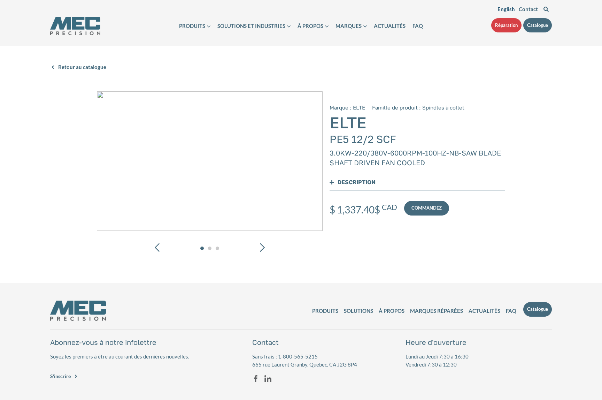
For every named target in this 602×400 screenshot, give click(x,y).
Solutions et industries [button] (251, 26)
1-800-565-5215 (298, 356)
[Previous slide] (157, 248)
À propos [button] (310, 26)
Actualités (390, 26)
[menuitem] (506, 9)
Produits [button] (192, 26)
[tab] (202, 248)
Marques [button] (348, 26)
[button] (209, 161)
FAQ (417, 26)
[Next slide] (262, 248)
